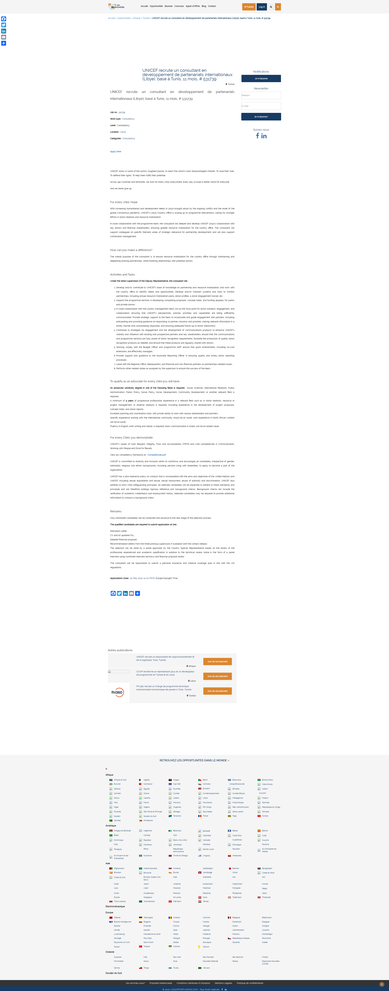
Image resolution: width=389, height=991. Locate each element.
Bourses (169, 6)
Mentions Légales (223, 983)
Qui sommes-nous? (135, 983)
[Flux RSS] (278, 7)
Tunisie (146, 18)
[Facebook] (4, 19)
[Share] (4, 43)
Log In (262, 7)
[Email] (4, 37)
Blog (204, 6)
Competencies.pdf (157, 455)
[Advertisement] (194, 44)
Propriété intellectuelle (161, 983)
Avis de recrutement (218, 661)
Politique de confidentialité (250, 983)
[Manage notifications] (381, 984)
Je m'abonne (261, 78)
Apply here (115, 151)
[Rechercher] (271, 7)
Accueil (144, 6)
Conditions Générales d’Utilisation (193, 983)
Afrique (136, 18)
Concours (179, 6)
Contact (212, 6)
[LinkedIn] (4, 31)
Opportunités (156, 6)
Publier (250, 7)
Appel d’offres (193, 6)
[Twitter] (4, 25)
